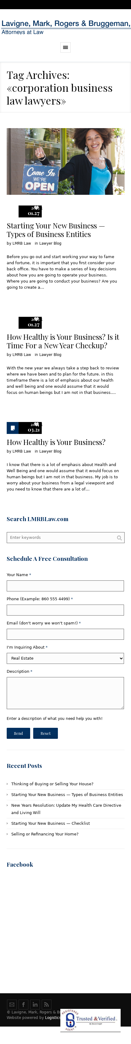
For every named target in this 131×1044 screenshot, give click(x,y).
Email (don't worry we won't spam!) (44, 623)
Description (19, 671)
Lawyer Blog (50, 243)
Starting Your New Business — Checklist (50, 823)
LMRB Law (21, 243)
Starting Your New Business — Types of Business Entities (56, 229)
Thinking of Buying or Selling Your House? (52, 784)
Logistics (53, 1018)
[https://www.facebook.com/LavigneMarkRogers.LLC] (23, 1004)
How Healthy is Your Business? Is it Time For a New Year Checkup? (63, 341)
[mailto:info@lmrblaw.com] (12, 1004)
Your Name (19, 574)
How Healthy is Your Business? (56, 442)
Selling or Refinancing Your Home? (45, 834)
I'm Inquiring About (27, 647)
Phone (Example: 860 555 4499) (40, 599)
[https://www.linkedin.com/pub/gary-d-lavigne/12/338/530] (35, 1004)
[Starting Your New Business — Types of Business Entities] (66, 161)
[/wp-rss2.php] (46, 1004)
